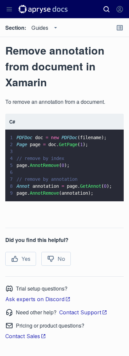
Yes (26, 259)
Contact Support (80, 312)
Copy (109, 190)
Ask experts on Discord (34, 299)
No (61, 259)
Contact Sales (22, 336)
